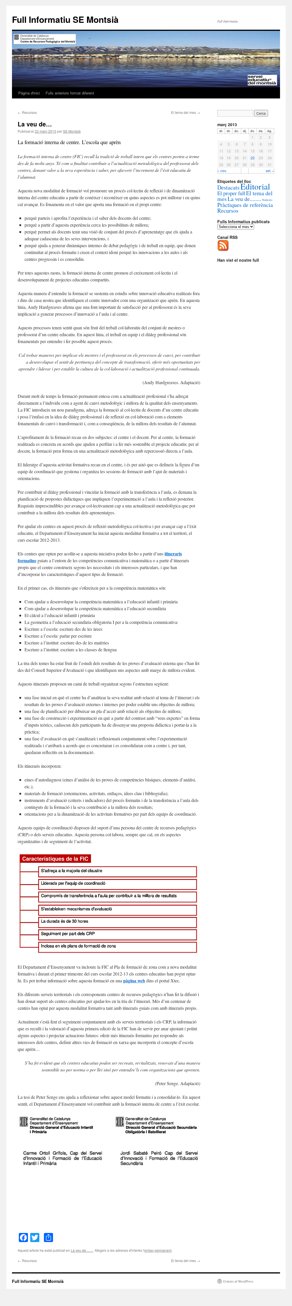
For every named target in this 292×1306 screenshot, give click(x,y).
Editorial (255, 186)
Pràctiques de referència (245, 205)
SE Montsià (72, 131)
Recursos (27, 112)
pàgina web (134, 980)
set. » (270, 170)
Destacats (228, 187)
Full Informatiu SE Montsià (65, 19)
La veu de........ (82, 1250)
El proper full (231, 193)
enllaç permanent (157, 1250)
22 (253, 157)
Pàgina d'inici (29, 93)
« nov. (222, 170)
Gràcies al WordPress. (238, 1281)
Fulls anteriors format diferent (70, 93)
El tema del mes (185, 112)
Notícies (267, 200)
